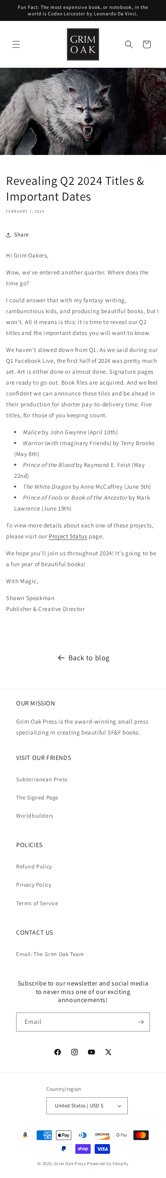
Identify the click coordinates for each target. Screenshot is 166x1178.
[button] (16, 44)
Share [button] (21, 234)
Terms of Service (37, 903)
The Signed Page (37, 797)
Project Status (68, 536)
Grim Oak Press (70, 1163)
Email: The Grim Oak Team (50, 954)
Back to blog (89, 657)
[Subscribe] (140, 1022)
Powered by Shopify (108, 1163)
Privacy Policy (33, 884)
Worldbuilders (35, 815)
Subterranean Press (42, 779)
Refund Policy (34, 866)
